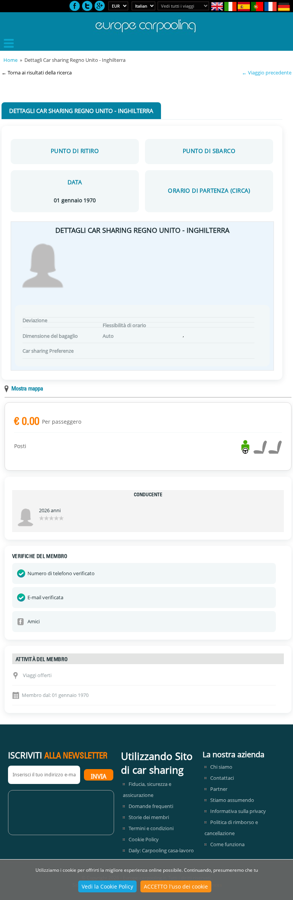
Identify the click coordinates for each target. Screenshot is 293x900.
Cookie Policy (144, 839)
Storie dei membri (149, 817)
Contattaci (222, 777)
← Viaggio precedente (266, 72)
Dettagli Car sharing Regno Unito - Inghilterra (81, 111)
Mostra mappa (27, 389)
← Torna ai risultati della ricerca (37, 72)
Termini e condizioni (151, 828)
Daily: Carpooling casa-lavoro (161, 850)
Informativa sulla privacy (238, 811)
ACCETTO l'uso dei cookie (176, 886)
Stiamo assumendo (232, 800)
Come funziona (227, 844)
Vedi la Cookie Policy (107, 886)
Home (10, 59)
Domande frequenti (151, 806)
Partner (218, 788)
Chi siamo (221, 766)
